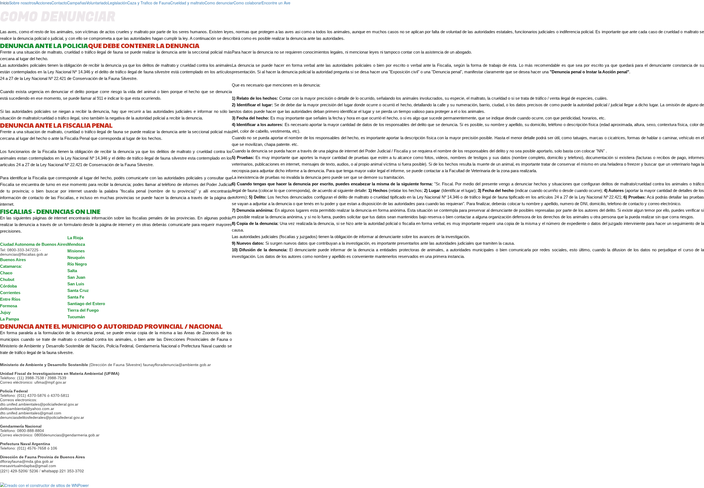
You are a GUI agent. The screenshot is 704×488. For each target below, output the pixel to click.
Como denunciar (219, 2)
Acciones (43, 2)
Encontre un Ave (276, 2)
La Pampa (9, 319)
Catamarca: (11, 266)
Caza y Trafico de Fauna (148, 2)
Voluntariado (97, 2)
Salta (72, 270)
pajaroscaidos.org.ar (37, 480)
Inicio (4, 2)
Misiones (76, 251)
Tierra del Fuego (83, 310)
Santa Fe (75, 297)
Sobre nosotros (22, 2)
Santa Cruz (78, 290)
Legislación (117, 2)
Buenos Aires (13, 259)
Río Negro (77, 264)
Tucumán (76, 316)
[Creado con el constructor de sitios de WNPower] (352, 485)
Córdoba (8, 286)
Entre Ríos (10, 299)
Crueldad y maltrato (187, 2)
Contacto (59, 2)
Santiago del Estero (86, 303)
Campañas (76, 2)
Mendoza (76, 244)
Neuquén (76, 257)
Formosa (8, 305)
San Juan (76, 277)
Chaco (6, 273)
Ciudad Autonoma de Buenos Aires (33, 244)
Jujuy (5, 312)
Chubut (7, 279)
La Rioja (75, 237)
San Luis (75, 283)
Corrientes (10, 292)
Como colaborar (247, 2)
